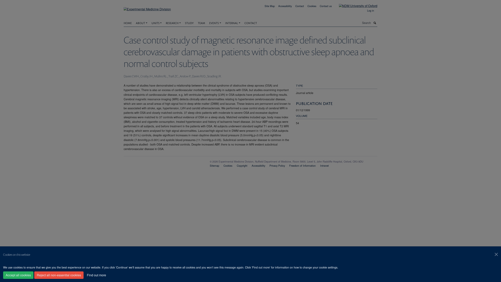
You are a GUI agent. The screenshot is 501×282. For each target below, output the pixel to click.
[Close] (496, 254)
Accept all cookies (18, 275)
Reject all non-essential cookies (59, 275)
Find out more (96, 275)
